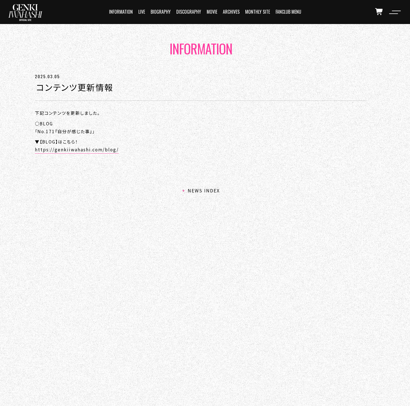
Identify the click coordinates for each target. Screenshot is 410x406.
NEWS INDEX (204, 190)
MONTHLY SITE (257, 11)
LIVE (141, 11)
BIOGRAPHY (161, 11)
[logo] (25, 12)
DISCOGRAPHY (188, 11)
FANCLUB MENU (288, 11)
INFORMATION (121, 11)
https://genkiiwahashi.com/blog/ (77, 149)
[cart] (379, 12)
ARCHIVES (231, 11)
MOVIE (212, 11)
